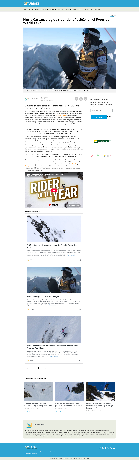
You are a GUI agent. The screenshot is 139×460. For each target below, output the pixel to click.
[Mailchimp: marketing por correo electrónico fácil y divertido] (110, 118)
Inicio (25, 9)
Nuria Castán (43, 368)
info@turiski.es (33, 453)
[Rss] (108, 448)
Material (87, 9)
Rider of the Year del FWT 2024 (58, 368)
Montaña (60, 9)
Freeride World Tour (31, 368)
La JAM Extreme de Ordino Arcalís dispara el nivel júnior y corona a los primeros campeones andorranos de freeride (99, 406)
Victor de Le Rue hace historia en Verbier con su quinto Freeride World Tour (68, 405)
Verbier (74, 164)
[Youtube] (114, 448)
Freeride (113, 15)
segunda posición (61, 116)
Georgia (27, 166)
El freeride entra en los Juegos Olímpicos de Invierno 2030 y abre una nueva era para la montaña (38, 405)
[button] (114, 3)
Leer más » (27, 411)
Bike (30, 9)
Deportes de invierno (40, 9)
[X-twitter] (111, 448)
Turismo (52, 9)
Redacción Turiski (33, 99)
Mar (80, 9)
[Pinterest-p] (106, 448)
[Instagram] (103, 448)
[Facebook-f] (100, 448)
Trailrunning (97, 9)
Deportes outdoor (71, 9)
